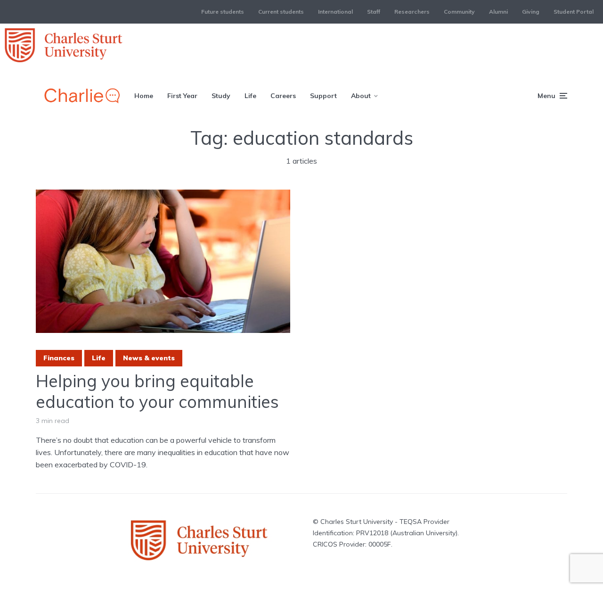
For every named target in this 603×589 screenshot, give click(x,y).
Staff (373, 11)
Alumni (498, 11)
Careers (283, 95)
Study (221, 95)
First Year (182, 95)
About (361, 95)
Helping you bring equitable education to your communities (157, 391)
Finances (58, 358)
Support (323, 95)
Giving (530, 11)
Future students (222, 11)
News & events (149, 358)
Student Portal (574, 11)
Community (459, 11)
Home (143, 95)
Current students (281, 11)
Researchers (412, 11)
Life (250, 95)
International (335, 11)
